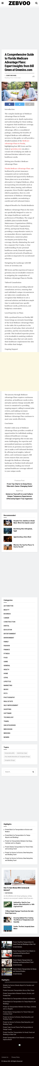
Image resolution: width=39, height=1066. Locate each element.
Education (8, 630)
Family (6, 642)
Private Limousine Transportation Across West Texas (18, 990)
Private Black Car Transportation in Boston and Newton (19, 998)
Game (6, 661)
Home (6, 673)
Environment (9, 638)
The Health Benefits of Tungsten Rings (17, 756)
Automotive (8, 606)
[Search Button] (33, 772)
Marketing (8, 685)
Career (6, 618)
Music (6, 689)
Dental (6, 626)
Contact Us (5, 1057)
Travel (6, 721)
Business (7, 614)
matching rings (22, 753)
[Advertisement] (19, 26)
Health (6, 669)
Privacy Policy (16, 1057)
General (7, 665)
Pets (5, 693)
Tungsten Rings (10, 760)
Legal (6, 677)
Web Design (8, 729)
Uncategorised (10, 725)
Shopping (7, 709)
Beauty (6, 610)
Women (6, 737)
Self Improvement (11, 705)
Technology (8, 717)
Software (7, 713)
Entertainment (10, 634)
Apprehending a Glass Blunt (22, 537)
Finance (7, 649)
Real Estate (8, 701)
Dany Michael (11, 75)
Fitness (7, 653)
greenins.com (16, 149)
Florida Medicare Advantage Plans (17, 168)
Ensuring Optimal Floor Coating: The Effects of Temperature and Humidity (24, 920)
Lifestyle (7, 681)
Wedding (7, 733)
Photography (9, 697)
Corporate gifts (9, 753)
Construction (9, 622)
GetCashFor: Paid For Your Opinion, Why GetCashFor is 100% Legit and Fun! (24, 904)
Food (6, 657)
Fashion (7, 645)
